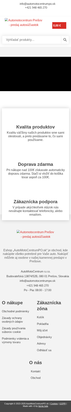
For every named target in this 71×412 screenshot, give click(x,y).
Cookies (54, 403)
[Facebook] (33, 12)
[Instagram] (38, 12)
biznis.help (43, 406)
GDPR (63, 403)
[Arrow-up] (35, 386)
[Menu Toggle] (35, 52)
